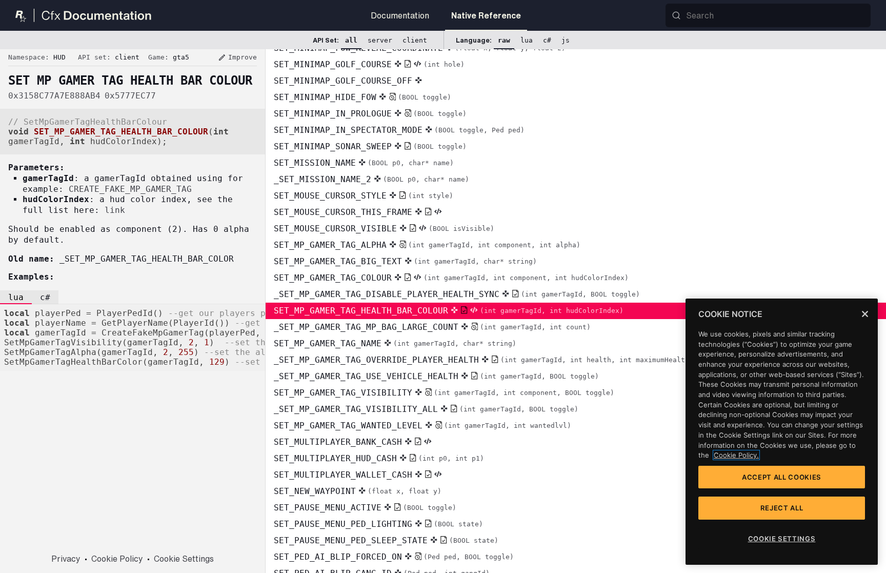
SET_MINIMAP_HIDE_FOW (362, 97)
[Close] (865, 314)
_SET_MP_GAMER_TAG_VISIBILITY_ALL (426, 409)
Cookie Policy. (736, 455)
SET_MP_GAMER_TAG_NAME (395, 343)
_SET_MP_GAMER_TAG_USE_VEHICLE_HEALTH (436, 376)
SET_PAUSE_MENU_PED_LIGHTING (378, 524)
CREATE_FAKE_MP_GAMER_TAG (130, 189)
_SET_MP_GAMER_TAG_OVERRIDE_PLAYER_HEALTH (483, 360)
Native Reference (486, 15)
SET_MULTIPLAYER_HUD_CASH (379, 458)
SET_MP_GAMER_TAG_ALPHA (427, 245)
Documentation (400, 15)
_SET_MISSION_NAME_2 (371, 179)
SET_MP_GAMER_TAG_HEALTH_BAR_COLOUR (448, 310)
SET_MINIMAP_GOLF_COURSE (369, 64)
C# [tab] (45, 297)
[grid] (576, 311)
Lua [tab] (16, 297)
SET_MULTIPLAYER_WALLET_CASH (343, 475)
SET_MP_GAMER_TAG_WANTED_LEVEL (422, 425)
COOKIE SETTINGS (782, 539)
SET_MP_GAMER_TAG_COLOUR (451, 278)
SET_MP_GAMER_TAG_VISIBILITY (444, 393)
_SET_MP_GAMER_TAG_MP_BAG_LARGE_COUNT (432, 327)
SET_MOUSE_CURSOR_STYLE (363, 196)
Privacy (65, 558)
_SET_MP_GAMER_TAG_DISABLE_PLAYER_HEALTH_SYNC (457, 294)
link (115, 210)
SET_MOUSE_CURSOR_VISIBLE (384, 228)
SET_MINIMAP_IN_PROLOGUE (370, 113)
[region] (782, 432)
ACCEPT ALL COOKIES (781, 477)
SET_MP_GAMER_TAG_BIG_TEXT (405, 261)
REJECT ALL (781, 508)
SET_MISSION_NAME (364, 163)
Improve (237, 57)
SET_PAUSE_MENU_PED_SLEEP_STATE (386, 540)
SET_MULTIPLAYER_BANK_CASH (338, 442)
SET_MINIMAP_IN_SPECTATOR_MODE (399, 130)
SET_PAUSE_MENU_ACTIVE (365, 507)
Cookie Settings (184, 558)
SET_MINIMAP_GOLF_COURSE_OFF (343, 81)
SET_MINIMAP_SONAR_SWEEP (370, 146)
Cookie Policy (117, 558)
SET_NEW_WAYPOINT (357, 491)
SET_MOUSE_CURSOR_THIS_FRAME (343, 212)
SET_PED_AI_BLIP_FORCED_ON (394, 557)
